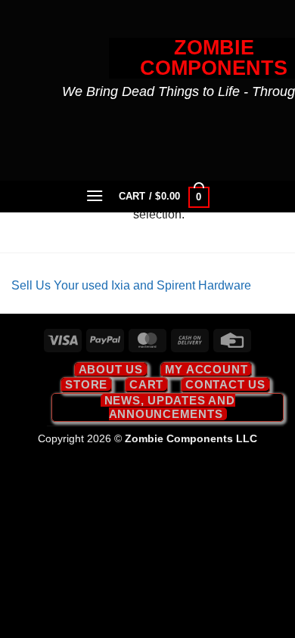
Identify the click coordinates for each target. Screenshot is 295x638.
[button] (95, 195)
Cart (146, 384)
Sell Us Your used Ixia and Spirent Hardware (131, 285)
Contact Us (225, 384)
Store (86, 384)
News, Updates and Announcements (169, 407)
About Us (111, 369)
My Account (206, 369)
